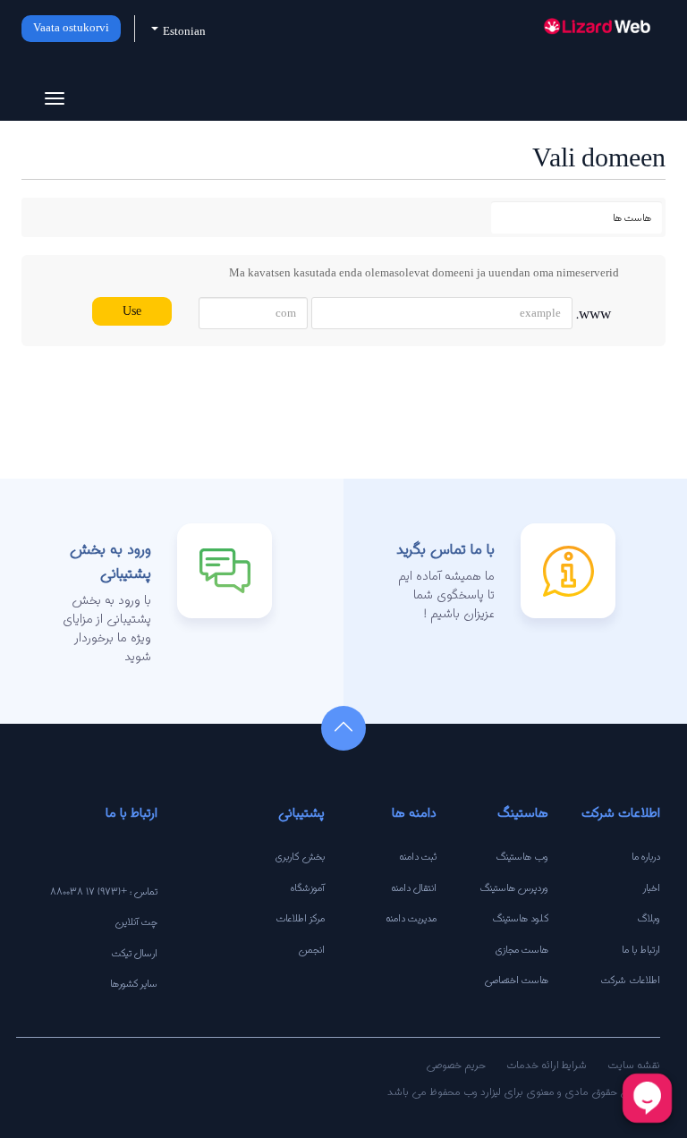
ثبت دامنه (418, 856)
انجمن (311, 949)
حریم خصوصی (456, 1064)
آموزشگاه (308, 887)
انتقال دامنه (414, 887)
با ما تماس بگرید (445, 549)
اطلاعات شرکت (630, 980)
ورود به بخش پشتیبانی (110, 561)
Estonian (183, 31)
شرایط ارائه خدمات (546, 1064)
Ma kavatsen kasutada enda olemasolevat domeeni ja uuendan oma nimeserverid (424, 272)
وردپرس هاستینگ (514, 887)
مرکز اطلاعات (300, 918)
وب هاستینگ (522, 856)
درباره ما (646, 856)
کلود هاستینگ (520, 918)
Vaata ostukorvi (71, 28)
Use (132, 310)
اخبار (651, 887)
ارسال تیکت (134, 953)
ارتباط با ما (641, 949)
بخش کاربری (300, 856)
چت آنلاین (135, 921)
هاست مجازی (522, 949)
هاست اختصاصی (516, 980)
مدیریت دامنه (411, 918)
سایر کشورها (133, 983)
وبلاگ (649, 918)
